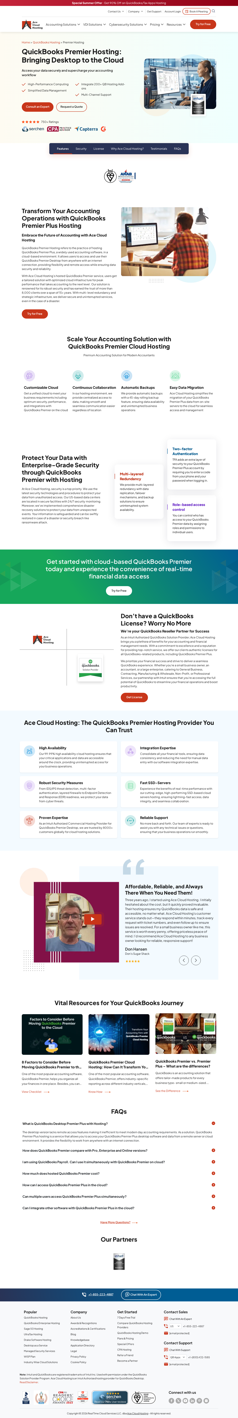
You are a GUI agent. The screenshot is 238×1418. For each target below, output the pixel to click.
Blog (73, 1334)
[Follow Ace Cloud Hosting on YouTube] (185, 1401)
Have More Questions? (115, 1222)
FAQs (177, 148)
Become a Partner (127, 1360)
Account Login (173, 11)
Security (81, 148)
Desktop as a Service (36, 1345)
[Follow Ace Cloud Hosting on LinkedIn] (192, 1401)
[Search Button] (213, 11)
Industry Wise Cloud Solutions (41, 1362)
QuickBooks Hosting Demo (132, 1332)
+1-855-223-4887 (100, 1294)
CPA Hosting (124, 1349)
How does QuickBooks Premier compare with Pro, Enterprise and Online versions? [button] (85, 1150)
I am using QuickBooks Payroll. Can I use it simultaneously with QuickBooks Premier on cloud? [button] (93, 1162)
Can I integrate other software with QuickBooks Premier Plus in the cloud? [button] (78, 1208)
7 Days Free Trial (126, 1317)
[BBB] (26, 1397)
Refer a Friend (125, 1355)
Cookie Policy (78, 1362)
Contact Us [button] (114, 11)
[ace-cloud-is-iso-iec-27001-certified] (144, 1398)
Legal (74, 1350)
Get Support (154, 11)
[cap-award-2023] (63, 1397)
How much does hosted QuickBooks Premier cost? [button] (61, 1173)
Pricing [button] (155, 24)
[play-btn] (93, 919)
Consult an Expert (37, 106)
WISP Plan (29, 1356)
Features (63, 148)
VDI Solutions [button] (92, 24)
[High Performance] (82, 1397)
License (99, 148)
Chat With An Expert (143, 1294)
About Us (76, 1317)
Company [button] (134, 11)
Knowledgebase (80, 1339)
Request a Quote (71, 106)
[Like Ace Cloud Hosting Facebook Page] (171, 1401)
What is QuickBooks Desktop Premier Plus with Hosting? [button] (65, 1124)
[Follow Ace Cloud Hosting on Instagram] (206, 1401)
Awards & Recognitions (84, 1323)
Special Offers (125, 1343)
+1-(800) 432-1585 (199, 1357)
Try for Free (203, 24)
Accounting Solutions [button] (61, 24)
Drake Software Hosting (37, 1339)
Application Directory (83, 1345)
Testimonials (159, 148)
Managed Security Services (39, 1350)
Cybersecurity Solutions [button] (126, 24)
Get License (134, 697)
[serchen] (110, 1397)
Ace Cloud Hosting (137, 1413)
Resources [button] (174, 24)
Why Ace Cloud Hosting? (127, 148)
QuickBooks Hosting (46, 42)
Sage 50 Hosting (33, 1328)
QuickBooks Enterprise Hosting (42, 1323)
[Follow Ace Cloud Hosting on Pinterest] (199, 1401)
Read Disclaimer (29, 1382)
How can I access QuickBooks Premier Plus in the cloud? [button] (65, 1185)
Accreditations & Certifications (88, 1328)
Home (26, 42)
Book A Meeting (199, 11)
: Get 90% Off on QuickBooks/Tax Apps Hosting (119, 3)
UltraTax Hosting (33, 1334)
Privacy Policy (78, 1356)
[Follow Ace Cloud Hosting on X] (178, 1401)
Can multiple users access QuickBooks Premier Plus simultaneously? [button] (74, 1196)
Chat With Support (179, 1349)
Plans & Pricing (125, 1338)
